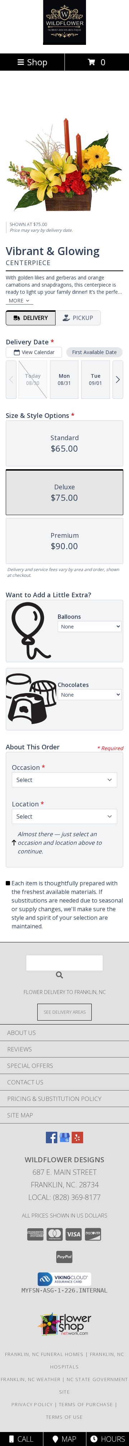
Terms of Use (64, 1417)
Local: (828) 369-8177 (64, 1197)
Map (67, 1439)
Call (23, 1439)
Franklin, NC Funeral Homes (44, 1354)
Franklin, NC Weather (31, 1379)
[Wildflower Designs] (64, 42)
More (16, 300)
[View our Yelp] (77, 1141)
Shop (37, 62)
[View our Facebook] (51, 1141)
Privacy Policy (32, 1404)
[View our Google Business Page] (64, 1141)
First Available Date (94, 352)
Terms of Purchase (86, 1404)
